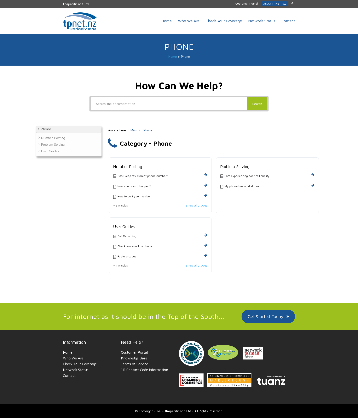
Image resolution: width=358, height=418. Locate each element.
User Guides (124, 226)
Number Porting (127, 166)
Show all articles (196, 205)
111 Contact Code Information (144, 370)
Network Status (75, 370)
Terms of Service (134, 364)
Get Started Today (265, 316)
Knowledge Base (134, 358)
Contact (69, 376)
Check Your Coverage (80, 364)
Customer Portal (134, 352)
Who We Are (73, 358)
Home (172, 56)
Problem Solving (234, 166)
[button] (69, 129)
